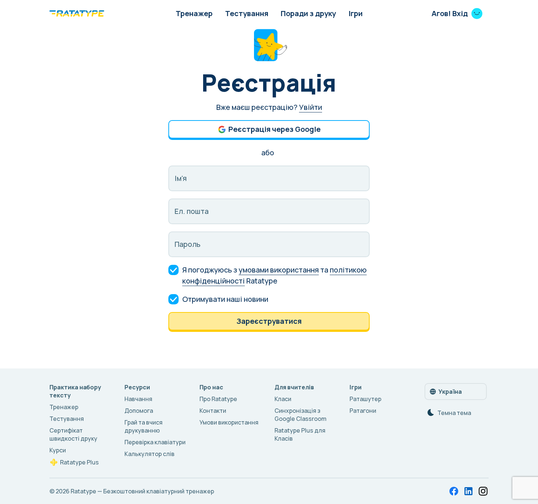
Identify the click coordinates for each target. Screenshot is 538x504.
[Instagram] (483, 491)
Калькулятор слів (149, 454)
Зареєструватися (269, 321)
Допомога (138, 411)
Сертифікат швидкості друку (73, 434)
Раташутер (365, 399)
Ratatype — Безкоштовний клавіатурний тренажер (142, 491)
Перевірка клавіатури (155, 442)
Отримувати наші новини (225, 299)
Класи (282, 399)
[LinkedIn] (468, 491)
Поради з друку (308, 13)
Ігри (355, 13)
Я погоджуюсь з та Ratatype (274, 275)
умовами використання (279, 270)
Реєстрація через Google (274, 129)
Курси (57, 450)
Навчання (138, 399)
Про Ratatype (218, 399)
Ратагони (363, 411)
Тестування (246, 13)
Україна (450, 392)
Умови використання (228, 422)
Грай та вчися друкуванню (143, 426)
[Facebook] (453, 491)
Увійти (310, 107)
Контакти (212, 411)
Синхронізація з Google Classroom (300, 415)
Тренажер (194, 13)
